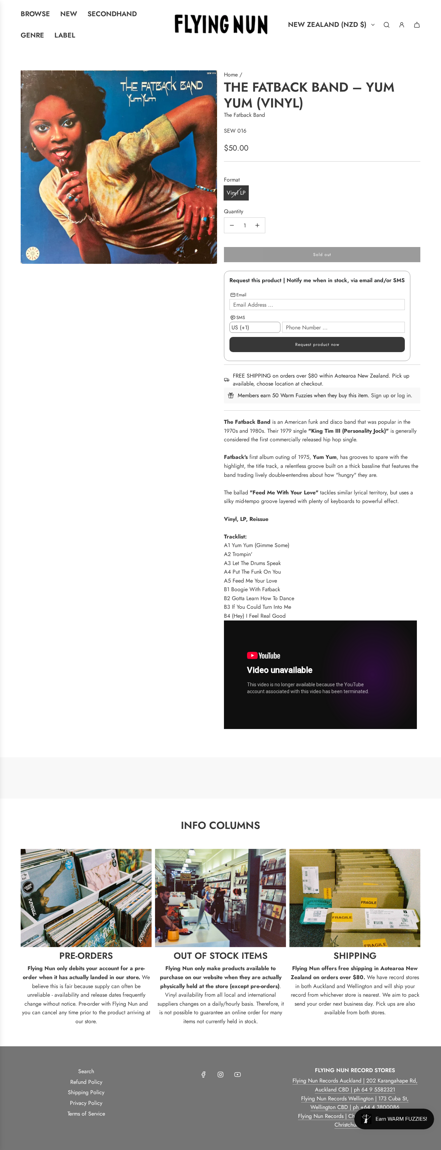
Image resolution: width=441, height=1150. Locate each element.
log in (404, 395)
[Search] (386, 24)
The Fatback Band (244, 115)
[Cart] (416, 24)
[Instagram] (220, 1074)
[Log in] (401, 24)
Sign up (380, 395)
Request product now (317, 344)
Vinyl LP (236, 193)
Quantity (233, 211)
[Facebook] (203, 1074)
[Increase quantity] (257, 225)
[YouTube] (237, 1074)
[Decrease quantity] (231, 225)
